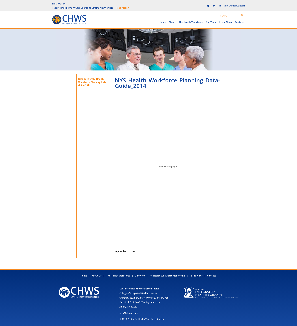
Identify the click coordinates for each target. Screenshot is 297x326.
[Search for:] (232, 15)
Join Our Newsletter (234, 5)
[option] (121, 8)
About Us (96, 275)
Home (162, 22)
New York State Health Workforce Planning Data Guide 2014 (92, 82)
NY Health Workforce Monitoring (167, 275)
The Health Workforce (191, 22)
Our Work (211, 22)
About (172, 22)
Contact (239, 22)
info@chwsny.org (128, 313)
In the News (225, 22)
